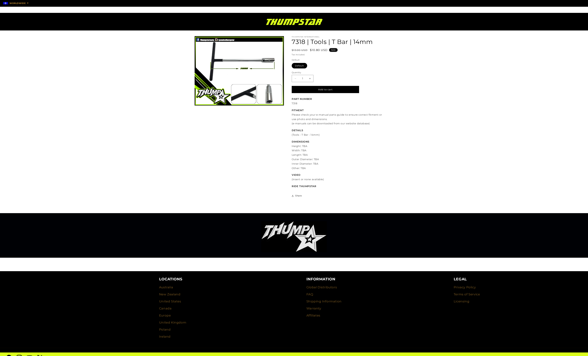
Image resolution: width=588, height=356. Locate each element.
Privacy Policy (465, 287)
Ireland (165, 336)
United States (170, 301)
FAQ (309, 294)
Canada (165, 308)
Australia (166, 287)
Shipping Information (324, 301)
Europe (165, 315)
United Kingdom (172, 322)
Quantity (296, 72)
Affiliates (313, 315)
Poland (165, 329)
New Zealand (170, 294)
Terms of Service (467, 294)
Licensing (461, 301)
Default (299, 65)
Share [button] (298, 195)
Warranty (313, 308)
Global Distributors (321, 287)
